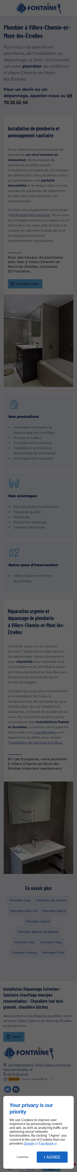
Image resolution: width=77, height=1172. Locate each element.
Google (29, 1143)
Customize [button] (23, 1157)
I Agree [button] (52, 1157)
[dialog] (38, 1132)
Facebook (46, 1143)
